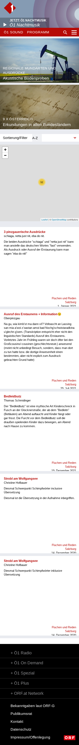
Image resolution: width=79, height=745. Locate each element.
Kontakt (17, 722)
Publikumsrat (21, 714)
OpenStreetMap (59, 219)
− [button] (5, 155)
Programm (38, 32)
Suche (65, 32)
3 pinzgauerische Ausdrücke (24, 232)
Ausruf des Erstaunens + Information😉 (32, 314)
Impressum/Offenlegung (30, 737)
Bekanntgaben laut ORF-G (33, 706)
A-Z (35, 138)
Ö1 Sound (13, 32)
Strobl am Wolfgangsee (21, 478)
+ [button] (5, 149)
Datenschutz (21, 729)
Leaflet (44, 219)
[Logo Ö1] (10, 8)
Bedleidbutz (12, 396)
